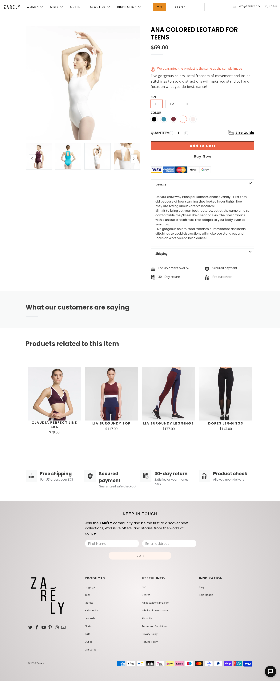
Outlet (88, 641)
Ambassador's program (155, 602)
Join (140, 555)
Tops (87, 595)
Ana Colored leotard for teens (194, 33)
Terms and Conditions (154, 626)
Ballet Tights (92, 610)
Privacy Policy (150, 634)
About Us (147, 618)
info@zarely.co (249, 6)
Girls (87, 634)
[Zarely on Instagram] (57, 627)
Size (154, 97)
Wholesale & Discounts (155, 610)
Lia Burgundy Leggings (168, 423)
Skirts (88, 626)
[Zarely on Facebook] (37, 627)
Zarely (40, 663)
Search (146, 595)
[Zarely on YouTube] (43, 627)
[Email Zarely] (63, 627)
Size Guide (244, 132)
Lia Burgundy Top (111, 423)
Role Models (206, 595)
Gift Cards (90, 649)
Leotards (90, 618)
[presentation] (32, 158)
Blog (201, 587)
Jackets (89, 602)
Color (156, 113)
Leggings (90, 587)
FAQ (144, 587)
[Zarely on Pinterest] (50, 627)
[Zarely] (12, 7)
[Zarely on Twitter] (30, 627)
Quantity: (160, 132)
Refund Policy (150, 641)
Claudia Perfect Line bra (54, 424)
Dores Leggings (225, 423)
